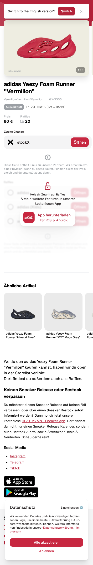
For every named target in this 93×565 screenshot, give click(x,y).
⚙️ (72, 507)
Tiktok (15, 468)
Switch (66, 11)
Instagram (18, 456)
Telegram (17, 462)
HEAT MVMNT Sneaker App (43, 421)
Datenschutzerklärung (58, 527)
